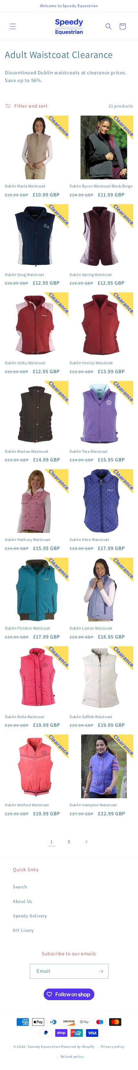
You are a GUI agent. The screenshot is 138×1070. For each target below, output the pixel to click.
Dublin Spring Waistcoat (91, 274)
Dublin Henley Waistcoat (91, 362)
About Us (22, 901)
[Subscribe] (101, 971)
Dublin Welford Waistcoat (27, 804)
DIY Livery (23, 930)
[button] (13, 26)
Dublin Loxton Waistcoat (91, 628)
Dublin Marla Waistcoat (25, 186)
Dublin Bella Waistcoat (24, 716)
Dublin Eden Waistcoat (89, 539)
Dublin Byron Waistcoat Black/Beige (101, 186)
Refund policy (72, 1056)
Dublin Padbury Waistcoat (27, 539)
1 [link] (51, 841)
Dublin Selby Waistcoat (25, 362)
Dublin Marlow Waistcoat (26, 451)
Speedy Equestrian (44, 1046)
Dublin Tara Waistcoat (89, 451)
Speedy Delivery (30, 916)
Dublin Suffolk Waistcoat (91, 716)
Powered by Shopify (78, 1046)
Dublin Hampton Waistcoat (93, 804)
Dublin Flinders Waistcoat (27, 628)
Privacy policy (113, 1046)
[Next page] (86, 842)
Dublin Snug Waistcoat (24, 274)
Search (20, 887)
